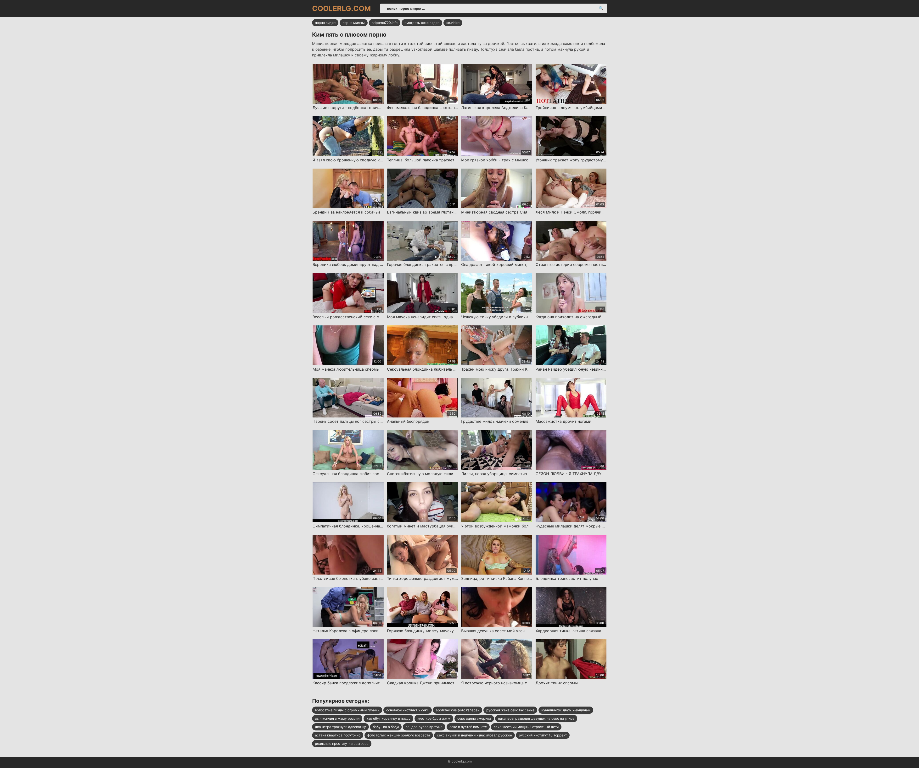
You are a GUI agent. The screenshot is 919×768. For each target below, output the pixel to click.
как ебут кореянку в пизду (388, 718)
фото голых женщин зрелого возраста (398, 735)
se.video (453, 23)
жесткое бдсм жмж (433, 718)
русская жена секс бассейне (510, 710)
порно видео (325, 23)
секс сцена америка (474, 718)
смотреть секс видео (421, 23)
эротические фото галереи (457, 710)
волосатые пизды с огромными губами (347, 710)
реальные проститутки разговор (342, 743)
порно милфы (353, 23)
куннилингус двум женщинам (565, 710)
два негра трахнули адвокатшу (340, 727)
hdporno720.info (385, 23)
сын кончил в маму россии (337, 718)
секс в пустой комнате (468, 727)
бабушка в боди (386, 727)
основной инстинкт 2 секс (407, 710)
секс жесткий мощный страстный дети (526, 727)
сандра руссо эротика (424, 727)
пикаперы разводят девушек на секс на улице (536, 718)
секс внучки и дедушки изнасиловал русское (474, 735)
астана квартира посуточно (337, 735)
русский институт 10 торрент (543, 735)
